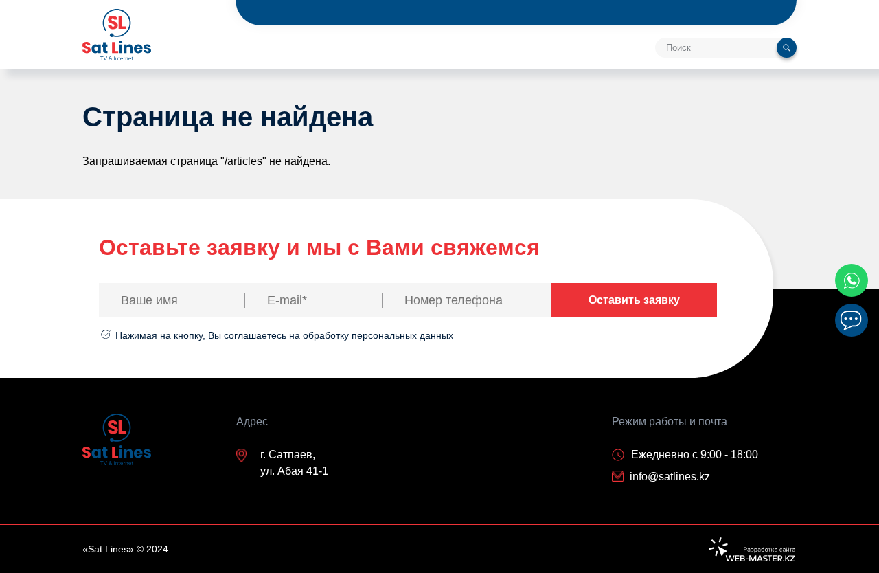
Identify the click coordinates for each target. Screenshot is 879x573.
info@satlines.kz (670, 476)
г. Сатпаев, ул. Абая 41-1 (294, 463)
